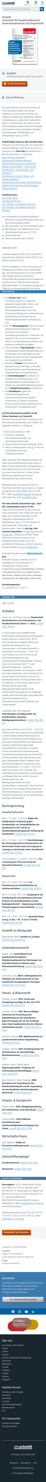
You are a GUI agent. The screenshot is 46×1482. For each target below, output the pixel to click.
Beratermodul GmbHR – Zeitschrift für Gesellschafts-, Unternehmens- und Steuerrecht (19, 170)
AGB (35, 1463)
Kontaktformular (29, 497)
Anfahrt (5, 1351)
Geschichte (6, 1361)
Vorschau (6, 1401)
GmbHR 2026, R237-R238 (20, 1128)
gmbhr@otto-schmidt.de (32, 1203)
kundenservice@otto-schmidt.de (27, 494)
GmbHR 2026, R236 (23, 1092)
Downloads (6, 1398)
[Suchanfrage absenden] (42, 9)
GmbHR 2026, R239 (29, 1162)
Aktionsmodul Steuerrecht (13, 157)
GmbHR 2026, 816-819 (24, 834)
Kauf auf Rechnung (14, 97)
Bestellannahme (8, 1408)
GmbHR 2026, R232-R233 (13, 1005)
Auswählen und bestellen (16, 1232)
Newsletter (6, 1395)
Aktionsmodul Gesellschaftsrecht (17, 160)
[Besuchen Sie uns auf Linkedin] (33, 1311)
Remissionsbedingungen (11, 1404)
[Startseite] (23, 1448)
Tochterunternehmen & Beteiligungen (16, 1358)
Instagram (6, 1379)
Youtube (5, 1376)
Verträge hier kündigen (11, 1423)
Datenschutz (26, 1463)
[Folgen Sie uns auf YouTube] (26, 1311)
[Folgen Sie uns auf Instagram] (20, 1311)
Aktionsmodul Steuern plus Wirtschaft (19, 163)
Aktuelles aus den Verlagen (12, 1392)
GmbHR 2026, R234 (11, 1043)
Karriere (5, 1355)
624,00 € (24, 75)
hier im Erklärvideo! (29, 547)
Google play (7, 534)
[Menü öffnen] (42, 2)
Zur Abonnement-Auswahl (23, 1299)
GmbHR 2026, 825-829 (31, 888)
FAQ (3, 1411)
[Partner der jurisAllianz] (23, 1324)
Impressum (13, 1463)
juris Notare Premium (11, 201)
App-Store (30, 531)
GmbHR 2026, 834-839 (12, 923)
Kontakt (5, 1367)
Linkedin (5, 1373)
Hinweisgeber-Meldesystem (23, 1473)
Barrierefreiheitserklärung (23, 1468)
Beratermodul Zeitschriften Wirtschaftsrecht (21, 182)
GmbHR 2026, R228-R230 (13, 940)
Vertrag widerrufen (9, 1426)
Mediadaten (7, 1364)
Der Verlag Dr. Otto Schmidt (12, 1345)
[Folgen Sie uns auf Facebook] (13, 1311)
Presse (4, 1348)
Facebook (6, 1370)
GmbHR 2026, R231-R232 (13, 985)
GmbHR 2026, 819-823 (12, 852)
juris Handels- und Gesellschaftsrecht (19, 204)
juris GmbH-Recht (10, 198)
